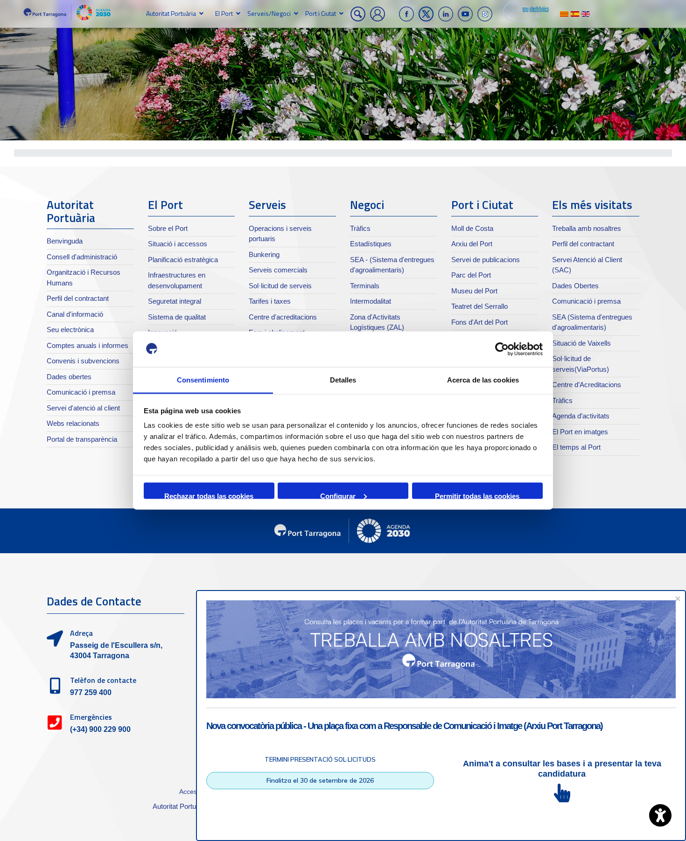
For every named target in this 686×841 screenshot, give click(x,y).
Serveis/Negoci (269, 13)
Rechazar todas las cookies (208, 495)
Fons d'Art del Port (479, 322)
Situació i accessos (177, 244)
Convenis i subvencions (83, 361)
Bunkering (264, 254)
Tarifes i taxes (270, 301)
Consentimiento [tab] (203, 380)
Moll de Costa (472, 228)
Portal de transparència (82, 439)
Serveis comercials (278, 270)
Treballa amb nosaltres (586, 228)
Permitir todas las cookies (477, 495)
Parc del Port (471, 275)
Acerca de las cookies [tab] (483, 380)
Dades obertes (69, 377)
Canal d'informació (75, 314)
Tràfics (360, 228)
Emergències (91, 717)
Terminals (364, 286)
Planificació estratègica (183, 260)
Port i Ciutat (320, 13)
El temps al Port (576, 447)
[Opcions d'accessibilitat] (660, 815)
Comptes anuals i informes (87, 345)
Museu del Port (474, 291)
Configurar (338, 495)
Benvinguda (65, 241)
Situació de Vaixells (581, 343)
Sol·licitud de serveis (280, 286)
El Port (224, 13)
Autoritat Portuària (171, 13)
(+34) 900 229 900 (100, 729)
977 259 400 (91, 692)
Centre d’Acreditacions (586, 385)
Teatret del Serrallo (479, 306)
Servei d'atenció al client (83, 408)
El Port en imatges (580, 432)
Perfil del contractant (78, 298)
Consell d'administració (82, 257)
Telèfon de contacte (103, 680)
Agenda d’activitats (580, 416)
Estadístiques (371, 244)
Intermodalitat (370, 301)
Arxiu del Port (471, 244)
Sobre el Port (168, 228)
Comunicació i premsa (81, 392)
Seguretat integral (174, 301)
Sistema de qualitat (177, 317)
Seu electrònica (70, 330)
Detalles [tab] (343, 380)
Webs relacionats (73, 423)
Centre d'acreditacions (283, 317)
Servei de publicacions (485, 260)
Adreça (81, 633)
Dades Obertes (575, 286)
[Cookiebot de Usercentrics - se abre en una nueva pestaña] (502, 349)
